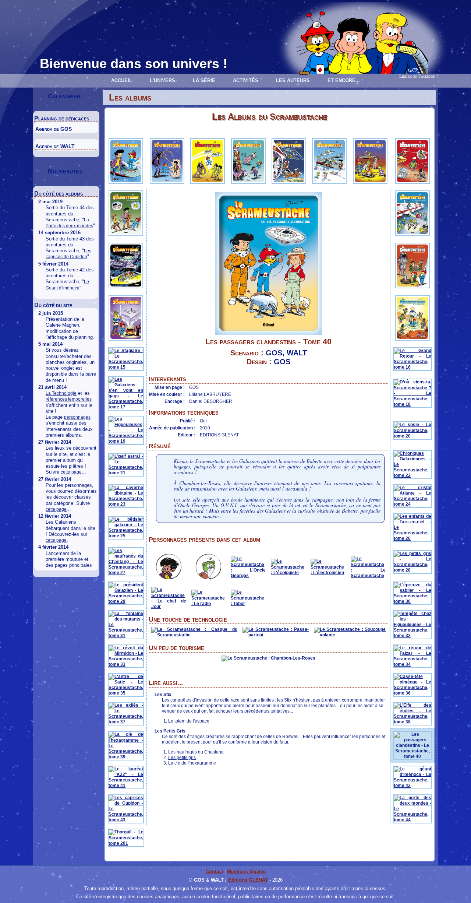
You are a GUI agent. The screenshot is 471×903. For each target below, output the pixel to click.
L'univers (162, 80)
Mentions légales (246, 871)
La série (204, 80)
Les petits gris (182, 757)
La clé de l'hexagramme (192, 763)
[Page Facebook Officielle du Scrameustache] (432, 67)
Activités (245, 80)
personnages (77, 417)
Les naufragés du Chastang (196, 752)
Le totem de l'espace (188, 721)
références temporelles (69, 399)
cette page (71, 472)
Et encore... (343, 80)
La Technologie (61, 393)
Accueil (121, 80)
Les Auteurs (293, 80)
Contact (214, 871)
